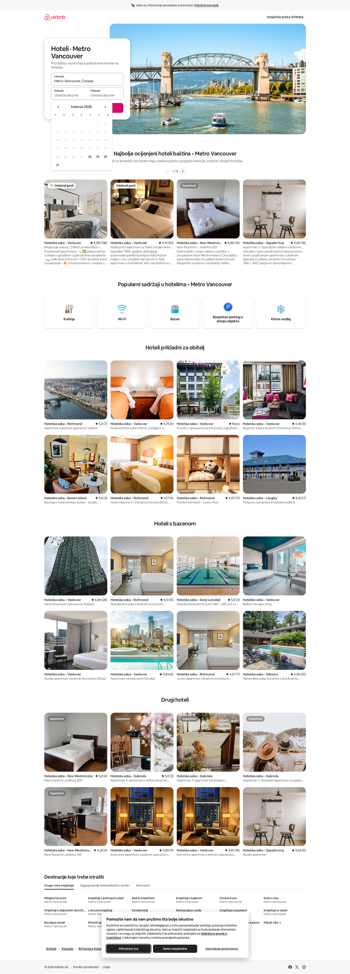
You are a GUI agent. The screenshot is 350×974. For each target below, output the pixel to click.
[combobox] (87, 81)
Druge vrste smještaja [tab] (59, 885)
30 (105, 156)
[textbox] (69, 95)
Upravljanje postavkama (221, 949)
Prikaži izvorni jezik (206, 5)
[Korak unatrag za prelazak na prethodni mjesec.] (58, 107)
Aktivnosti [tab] (143, 885)
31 (57, 165)
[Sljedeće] (182, 171)
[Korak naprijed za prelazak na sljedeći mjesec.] (105, 107)
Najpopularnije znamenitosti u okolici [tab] (104, 885)
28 (89, 156)
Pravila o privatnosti (86, 967)
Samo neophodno (175, 949)
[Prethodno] (167, 171)
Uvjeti (106, 967)
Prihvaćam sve (128, 949)
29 (97, 156)
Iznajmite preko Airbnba (285, 17)
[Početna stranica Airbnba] (54, 17)
